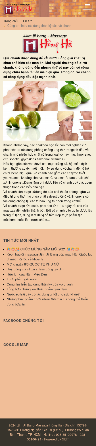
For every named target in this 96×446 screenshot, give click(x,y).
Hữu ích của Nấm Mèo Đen (27, 274)
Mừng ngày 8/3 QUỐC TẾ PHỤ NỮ (33, 264)
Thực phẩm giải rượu (22, 279)
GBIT (65, 439)
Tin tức (27, 21)
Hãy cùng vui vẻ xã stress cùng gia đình (36, 269)
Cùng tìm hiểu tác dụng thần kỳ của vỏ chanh (40, 284)
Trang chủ (10, 21)
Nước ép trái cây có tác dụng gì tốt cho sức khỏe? (43, 294)
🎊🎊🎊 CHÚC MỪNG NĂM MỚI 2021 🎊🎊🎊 (43, 249)
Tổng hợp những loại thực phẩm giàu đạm (37, 289)
